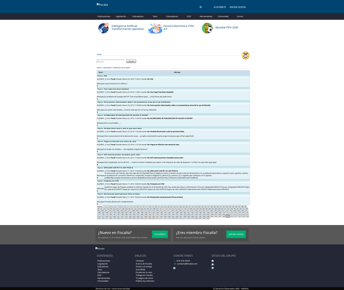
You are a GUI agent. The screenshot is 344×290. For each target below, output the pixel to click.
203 (200, 214)
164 (200, 212)
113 (152, 210)
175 (243, 212)
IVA (105, 76)
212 (235, 214)
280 (196, 218)
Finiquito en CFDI (111, 181)
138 (99, 212)
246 (216, 216)
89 (219, 209)
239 (188, 216)
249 (227, 216)
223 (126, 216)
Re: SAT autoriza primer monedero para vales (165, 158)
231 (157, 216)
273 (169, 218)
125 (199, 210)
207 (216, 214)
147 (134, 212)
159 (181, 212)
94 (234, 209)
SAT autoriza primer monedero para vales (122, 155)
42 (224, 207)
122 (188, 210)
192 (157, 214)
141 (110, 212)
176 (247, 212)
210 (227, 214)
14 (137, 207)
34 (199, 207)
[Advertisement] (172, 42)
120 (180, 210)
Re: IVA (150, 79)
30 (187, 207)
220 (114, 216)
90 (222, 209)
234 (169, 216)
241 (196, 216)
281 (200, 218)
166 (208, 212)
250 (231, 216)
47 (239, 207)
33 (196, 207)
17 (146, 207)
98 (247, 209)
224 (130, 216)
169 (219, 212)
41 (221, 207)
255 (99, 218)
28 (180, 207)
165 (204, 212)
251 (235, 216)
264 (134, 218)
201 (192, 214)
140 (106, 212)
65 (145, 209)
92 (228, 209)
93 (231, 209)
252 (239, 216)
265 (138, 218)
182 (118, 214)
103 (113, 210)
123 (191, 210)
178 (103, 214)
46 (236, 207)
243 (204, 216)
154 (161, 212)
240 (192, 216)
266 (142, 218)
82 (197, 209)
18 (149, 207)
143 (118, 212)
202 (196, 214)
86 (210, 209)
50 (98, 209)
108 (133, 210)
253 (243, 216)
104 (117, 210)
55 (114, 209)
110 (141, 210)
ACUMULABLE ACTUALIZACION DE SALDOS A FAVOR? (126, 115)
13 (134, 207)
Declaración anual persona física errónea (122, 194)
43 (227, 207)
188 (142, 214)
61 (132, 209)
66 (148, 209)
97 (244, 209)
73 (169, 209)
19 (153, 207)
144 (122, 212)
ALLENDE (126, 68)
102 (110, 210)
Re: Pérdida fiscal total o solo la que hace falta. (165, 131)
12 (131, 207)
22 (162, 207)
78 (185, 209)
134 (234, 210)
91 (225, 209)
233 (165, 216)
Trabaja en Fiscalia (144, 275)
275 (177, 218)
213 (239, 214)
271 (161, 218)
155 (165, 212)
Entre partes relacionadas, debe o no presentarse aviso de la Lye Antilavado (137, 102)
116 (164, 210)
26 (174, 207)
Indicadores (137, 16)
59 (126, 209)
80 (191, 209)
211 (231, 214)
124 (195, 210)
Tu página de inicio (144, 278)
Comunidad (223, 16)
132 (226, 210)
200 (188, 214)
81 (194, 209)
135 (238, 210)
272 (165, 218)
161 (188, 212)
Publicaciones (104, 16)
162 (192, 212)
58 (123, 209)
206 (212, 214)
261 (122, 218)
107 (129, 210)
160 (184, 212)
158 (177, 212)
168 (216, 212)
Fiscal (113, 79)
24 (168, 207)
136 (242, 210)
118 (172, 210)
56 (117, 209)
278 (188, 218)
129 (215, 210)
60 (129, 209)
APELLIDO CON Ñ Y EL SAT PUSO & (118, 168)
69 (157, 209)
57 (120, 209)
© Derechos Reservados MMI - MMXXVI (231, 288)
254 (247, 216)
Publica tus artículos (145, 281)
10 (125, 207)
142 (114, 212)
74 (172, 209)
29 (183, 207)
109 (137, 210)
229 (149, 216)
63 (138, 209)
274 (173, 218)
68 (154, 209)
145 (126, 212)
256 (103, 218)
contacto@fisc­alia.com (187, 263)
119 (176, 210)
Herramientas (206, 16)
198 (181, 214)
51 (101, 209)
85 (206, 209)
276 (181, 218)
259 (114, 218)
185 (130, 214)
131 (223, 210)
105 (121, 210)
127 (207, 210)
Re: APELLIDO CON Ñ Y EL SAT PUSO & (162, 171)
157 (173, 212)
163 (196, 212)
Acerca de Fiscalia (144, 263)
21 (159, 207)
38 (211, 207)
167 (212, 212)
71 (163, 209)
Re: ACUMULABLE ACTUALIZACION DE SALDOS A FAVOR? (170, 118)
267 (145, 218)
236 (177, 216)
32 (193, 207)
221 (118, 216)
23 (165, 207)
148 (138, 212)
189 (145, 214)
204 (204, 214)
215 (247, 214)
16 (143, 207)
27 (177, 207)
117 (168, 210)
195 (169, 214)
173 (235, 212)
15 (140, 207)
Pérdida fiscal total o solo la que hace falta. (123, 128)
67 (151, 209)
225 (134, 216)
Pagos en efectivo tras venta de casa (120, 141)
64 (142, 209)
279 (192, 218)
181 (114, 214)
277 (184, 218)
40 (217, 207)
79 (188, 209)
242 (200, 216)
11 (128, 207)
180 (110, 214)
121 (184, 210)
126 (203, 210)
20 (156, 207)
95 (237, 209)
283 (208, 218)
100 (102, 210)
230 (153, 216)
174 (239, 212)
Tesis (155, 16)
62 (135, 209)
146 (130, 212)
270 (157, 218)
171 (227, 212)
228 (145, 216)
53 (108, 209)
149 (142, 212)
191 (153, 214)
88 (216, 209)
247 (219, 216)
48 (242, 207)
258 (110, 218)
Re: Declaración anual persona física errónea (165, 197)
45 (233, 207)
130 (219, 210)
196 (173, 214)
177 (99, 214)
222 (122, 216)
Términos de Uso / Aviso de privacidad (112, 288)
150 (145, 212)
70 (160, 209)
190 (149, 214)
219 (110, 216)
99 (98, 210)
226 (138, 216)
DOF (189, 16)
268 (149, 218)
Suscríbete (220, 7)
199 (184, 214)
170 (223, 212)
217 (103, 216)
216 (99, 216)
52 (104, 209)
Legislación (121, 16)
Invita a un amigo (144, 266)
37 (208, 207)
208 (219, 214)
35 (202, 207)
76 (179, 209)
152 (153, 212)
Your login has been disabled (116, 89)
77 (182, 209)
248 (223, 216)
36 (205, 207)
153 (157, 212)
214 (243, 214)
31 (190, 207)
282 (204, 218)
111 (145, 210)
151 (149, 212)
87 (213, 209)
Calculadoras (172, 16)
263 (130, 218)
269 (153, 218)
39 (214, 207)
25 (171, 207)
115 (160, 210)
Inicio (99, 68)
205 (208, 214)
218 (106, 216)
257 (106, 218)
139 (103, 212)
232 (161, 216)
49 (245, 207)
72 (166, 209)
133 (230, 210)
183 (122, 214)
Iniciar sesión (238, 7)
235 (173, 216)
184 (126, 214)
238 (184, 216)
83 (200, 209)
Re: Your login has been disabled (160, 92)
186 (134, 214)
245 (212, 216)
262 (126, 218)
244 (208, 216)
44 (230, 207)
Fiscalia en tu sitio (144, 272)
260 (118, 218)
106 (125, 210)
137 (246, 210)
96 (240, 209)
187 (138, 214)
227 (142, 216)
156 (169, 212)
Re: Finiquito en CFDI (155, 184)
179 (106, 214)
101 (106, 210)
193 (161, 214)
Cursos (240, 16)
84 (203, 209)
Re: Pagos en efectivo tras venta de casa (163, 144)
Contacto (140, 260)
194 (165, 214)
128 (211, 210)
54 (111, 209)
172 (231, 212)
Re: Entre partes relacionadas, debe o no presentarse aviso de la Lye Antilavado (178, 105)
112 (149, 210)
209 (223, 214)
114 (156, 210)
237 (181, 216)
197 (177, 214)
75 (176, 209)
